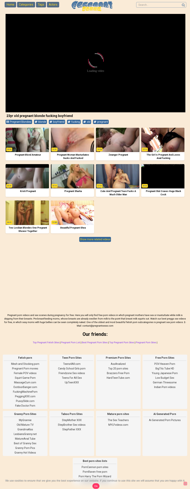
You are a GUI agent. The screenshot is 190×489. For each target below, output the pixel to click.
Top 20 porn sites (118, 368)
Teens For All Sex (72, 377)
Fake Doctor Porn (25, 405)
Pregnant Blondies (20, 121)
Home (10, 4)
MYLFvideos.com (118, 424)
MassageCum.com (25, 382)
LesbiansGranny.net (25, 434)
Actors (53, 4)
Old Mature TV (25, 424)
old (88, 121)
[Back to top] (179, 472)
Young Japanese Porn (165, 373)
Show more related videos (95, 239)
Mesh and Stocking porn (25, 363)
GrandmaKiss (25, 429)
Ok (96, 486)
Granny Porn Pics (25, 447)
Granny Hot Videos (25, 452)
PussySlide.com (25, 401)
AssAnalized (118, 363)
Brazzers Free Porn (118, 373)
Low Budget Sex (164, 377)
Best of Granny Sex (25, 443)
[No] (185, 483)
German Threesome (165, 382)
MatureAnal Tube (25, 438)
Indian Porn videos (165, 387)
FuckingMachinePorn (25, 391)
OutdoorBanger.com (25, 387)
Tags (41, 4)
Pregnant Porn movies (25, 368)
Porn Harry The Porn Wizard (95, 476)
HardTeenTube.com (118, 377)
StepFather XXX (71, 429)
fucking (75, 121)
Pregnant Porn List (70, 342)
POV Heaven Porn (164, 363)
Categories (26, 4)
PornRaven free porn (95, 471)
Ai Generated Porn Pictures (165, 420)
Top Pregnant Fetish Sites (46, 342)
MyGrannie (25, 420)
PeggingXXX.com (25, 396)
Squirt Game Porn (25, 377)
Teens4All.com (72, 363)
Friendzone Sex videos (72, 373)
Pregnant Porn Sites (146, 342)
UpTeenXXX (72, 382)
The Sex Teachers (118, 420)
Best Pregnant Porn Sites (95, 342)
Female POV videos (25, 373)
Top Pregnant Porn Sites (121, 342)
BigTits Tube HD (164, 368)
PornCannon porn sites (95, 467)
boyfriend (58, 121)
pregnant (102, 121)
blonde (42, 121)
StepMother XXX (72, 420)
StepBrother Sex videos (72, 424)
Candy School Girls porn (72, 368)
